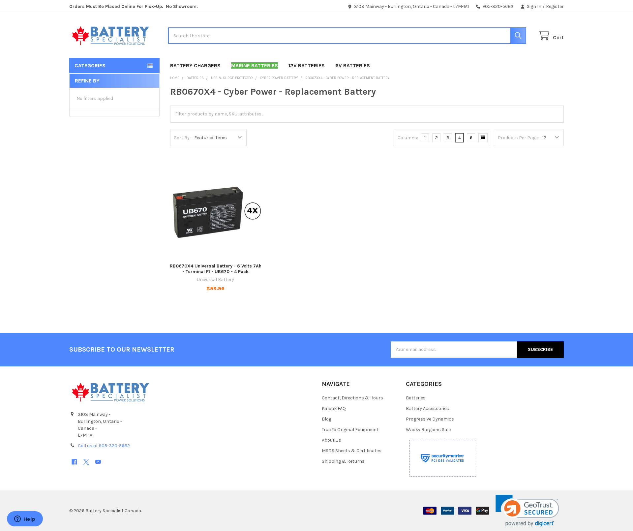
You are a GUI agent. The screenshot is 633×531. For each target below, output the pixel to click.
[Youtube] (98, 462)
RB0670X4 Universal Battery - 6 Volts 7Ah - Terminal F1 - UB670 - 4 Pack (215, 269)
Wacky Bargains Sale (428, 429)
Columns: (408, 138)
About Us (331, 440)
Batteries (416, 398)
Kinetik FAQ (334, 408)
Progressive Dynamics (430, 419)
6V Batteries (352, 65)
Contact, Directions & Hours (352, 398)
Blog (326, 419)
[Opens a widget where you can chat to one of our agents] (25, 519)
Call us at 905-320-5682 (104, 446)
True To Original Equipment (350, 429)
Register (555, 6)
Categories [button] (90, 65)
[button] (527, 510)
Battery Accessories (427, 408)
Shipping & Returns (343, 461)
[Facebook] (74, 462)
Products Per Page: (518, 138)
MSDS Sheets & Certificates (351, 450)
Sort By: (182, 138)
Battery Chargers (195, 65)
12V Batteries (306, 65)
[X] (86, 462)
